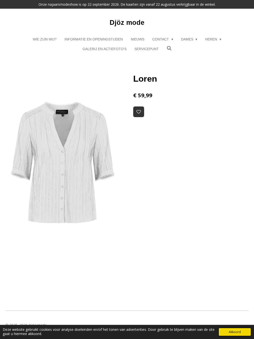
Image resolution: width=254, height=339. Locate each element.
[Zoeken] (169, 48)
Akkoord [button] (235, 332)
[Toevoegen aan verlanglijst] (138, 111)
